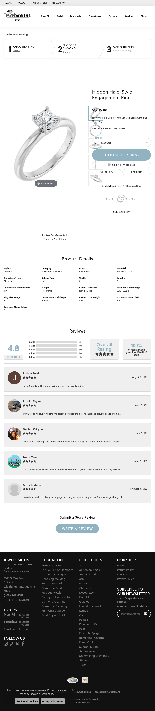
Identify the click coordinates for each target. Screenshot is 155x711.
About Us (123, 565)
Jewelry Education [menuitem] (53, 565)
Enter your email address (133, 606)
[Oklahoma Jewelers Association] (85, 680)
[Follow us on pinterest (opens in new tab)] (11, 644)
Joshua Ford (31, 373)
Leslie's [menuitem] (83, 611)
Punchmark (84, 702)
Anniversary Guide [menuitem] (53, 611)
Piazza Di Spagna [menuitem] (90, 633)
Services (128, 16)
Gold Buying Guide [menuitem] (54, 615)
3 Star (32, 349)
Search (16, 50)
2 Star (32, 353)
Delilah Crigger (33, 429)
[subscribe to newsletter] (146, 613)
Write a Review (77, 528)
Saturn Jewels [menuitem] (87, 651)
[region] (46, 146)
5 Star (32, 342)
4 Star (32, 345)
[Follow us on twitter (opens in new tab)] (17, 644)
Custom (113, 16)
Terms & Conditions (80, 691)
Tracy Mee (30, 457)
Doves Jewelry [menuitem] (88, 592)
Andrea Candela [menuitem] (89, 574)
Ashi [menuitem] (82, 579)
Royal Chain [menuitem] (87, 642)
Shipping (106, 172)
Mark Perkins (32, 485)
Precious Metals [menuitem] (51, 592)
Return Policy (125, 570)
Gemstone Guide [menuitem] (52, 588)
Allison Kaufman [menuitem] (89, 570)
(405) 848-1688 (54, 239)
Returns (137, 172)
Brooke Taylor (32, 401)
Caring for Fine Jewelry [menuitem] (56, 597)
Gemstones (95, 16)
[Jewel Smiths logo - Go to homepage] (17, 16)
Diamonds (75, 16)
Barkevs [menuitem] (84, 583)
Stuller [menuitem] (83, 660)
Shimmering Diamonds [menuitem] (94, 656)
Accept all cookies (52, 701)
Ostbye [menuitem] (83, 615)
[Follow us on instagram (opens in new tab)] (6, 644)
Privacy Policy (125, 579)
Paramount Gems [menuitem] (90, 624)
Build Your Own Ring (17, 34)
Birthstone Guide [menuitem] (52, 583)
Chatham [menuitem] (85, 588)
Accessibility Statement (107, 691)
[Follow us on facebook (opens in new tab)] (22, 644)
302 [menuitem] (81, 565)
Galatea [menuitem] (84, 602)
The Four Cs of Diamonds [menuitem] (57, 570)
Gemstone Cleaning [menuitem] (54, 606)
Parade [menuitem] (83, 620)
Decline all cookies (27, 701)
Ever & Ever (84, 271)
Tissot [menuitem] (82, 665)
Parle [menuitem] (82, 629)
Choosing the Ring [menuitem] (53, 579)
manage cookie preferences (36, 693)
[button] (8, 3)
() (80, 342)
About (144, 16)
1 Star (32, 357)
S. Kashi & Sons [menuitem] (89, 647)
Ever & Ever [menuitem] (86, 597)
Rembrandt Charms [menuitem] (91, 638)
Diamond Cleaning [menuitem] (54, 602)
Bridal (60, 16)
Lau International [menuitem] (90, 606)
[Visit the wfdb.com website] (72, 680)
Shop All (45, 16)
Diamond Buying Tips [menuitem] (55, 574)
